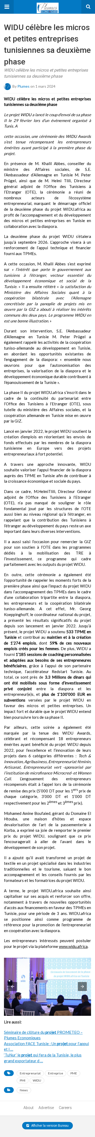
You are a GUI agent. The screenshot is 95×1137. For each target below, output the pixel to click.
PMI (22, 1080)
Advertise (46, 1108)
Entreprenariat (30, 1073)
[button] (7, 7)
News (24, 1090)
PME (73, 1073)
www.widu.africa (73, 946)
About (28, 1108)
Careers (65, 1108)
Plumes (23, 86)
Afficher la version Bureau (49, 1125)
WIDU (37, 1080)
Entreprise (55, 1073)
